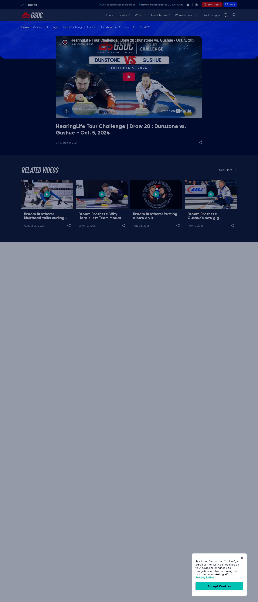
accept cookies (219, 586)
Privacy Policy (204, 577)
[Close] (242, 557)
